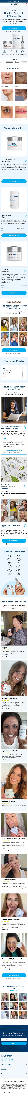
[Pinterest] (12, 1059)
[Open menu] (2, 4)
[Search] (24, 4)
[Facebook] (2, 1059)
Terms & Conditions (9, 1093)
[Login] (20, 4)
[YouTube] (9, 1059)
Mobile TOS (14, 1095)
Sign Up (14, 1043)
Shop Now (13, 28)
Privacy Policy (20, 1093)
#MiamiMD (14, 990)
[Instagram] (6, 1059)
